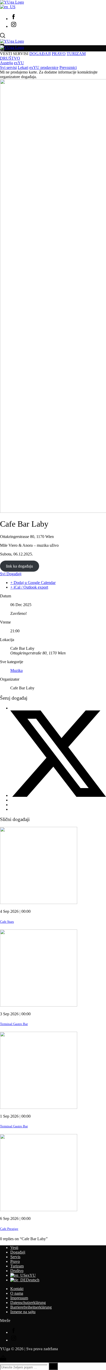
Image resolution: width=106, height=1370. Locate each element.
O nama (16, 1293)
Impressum (19, 1298)
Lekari (23, 67)
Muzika (16, 670)
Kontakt (16, 1288)
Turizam (17, 1266)
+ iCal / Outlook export (29, 587)
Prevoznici (68, 67)
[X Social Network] (58, 795)
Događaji (17, 1252)
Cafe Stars (7, 922)
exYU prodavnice (43, 67)
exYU (19, 63)
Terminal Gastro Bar (14, 1024)
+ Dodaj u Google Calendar (33, 582)
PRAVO (59, 53)
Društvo (16, 1270)
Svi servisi (8, 67)
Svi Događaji (10, 574)
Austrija (6, 63)
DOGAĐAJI (40, 53)
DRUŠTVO (10, 58)
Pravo (15, 1261)
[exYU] (7, 7)
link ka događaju (19, 566)
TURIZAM (76, 53)
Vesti (14, 1247)
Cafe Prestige (9, 1229)
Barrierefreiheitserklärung (31, 1307)
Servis (15, 1257)
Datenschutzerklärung (28, 1302)
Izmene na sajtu (23, 1312)
